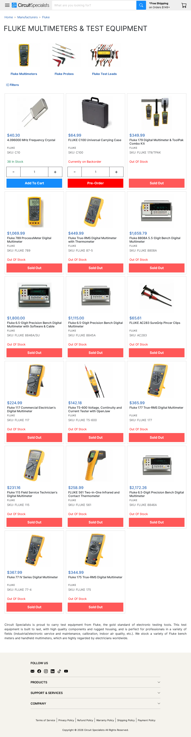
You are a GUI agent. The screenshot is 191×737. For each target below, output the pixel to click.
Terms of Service (45, 720)
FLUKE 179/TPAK (149, 152)
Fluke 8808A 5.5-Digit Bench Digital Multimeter (154, 239)
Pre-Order (95, 183)
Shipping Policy (126, 720)
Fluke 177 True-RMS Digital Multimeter (156, 407)
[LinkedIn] (54, 671)
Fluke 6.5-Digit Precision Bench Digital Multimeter (95, 324)
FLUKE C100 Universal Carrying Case (94, 140)
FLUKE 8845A (86, 335)
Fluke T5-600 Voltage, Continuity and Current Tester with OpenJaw (95, 409)
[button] (7, 5)
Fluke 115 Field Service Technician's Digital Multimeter (32, 494)
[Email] (34, 671)
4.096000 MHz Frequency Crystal (31, 140)
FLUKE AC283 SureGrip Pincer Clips (154, 323)
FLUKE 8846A (147, 505)
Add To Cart (34, 183)
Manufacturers (27, 17)
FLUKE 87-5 (84, 250)
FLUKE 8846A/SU (27, 335)
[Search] (141, 5)
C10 (17, 152)
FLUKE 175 (83, 589)
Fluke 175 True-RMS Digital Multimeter (95, 577)
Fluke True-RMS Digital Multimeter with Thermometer (92, 239)
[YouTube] (67, 671)
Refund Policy (85, 720)
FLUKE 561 (83, 505)
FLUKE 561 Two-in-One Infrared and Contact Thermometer (94, 494)
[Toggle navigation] (7, 5)
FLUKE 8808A (147, 250)
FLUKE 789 (22, 250)
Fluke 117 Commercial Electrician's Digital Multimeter (31, 409)
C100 (79, 152)
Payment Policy (146, 720)
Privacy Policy (66, 720)
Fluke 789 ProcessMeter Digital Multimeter (29, 239)
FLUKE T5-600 (86, 420)
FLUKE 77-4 (23, 589)
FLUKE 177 (144, 420)
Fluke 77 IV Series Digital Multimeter (32, 577)
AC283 (142, 335)
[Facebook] (40, 671)
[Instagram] (47, 671)
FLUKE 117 (22, 420)
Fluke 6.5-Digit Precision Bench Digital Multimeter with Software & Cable (34, 324)
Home (8, 17)
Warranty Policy (105, 720)
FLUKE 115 (22, 505)
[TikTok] (60, 671)
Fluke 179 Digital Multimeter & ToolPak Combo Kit (156, 141)
